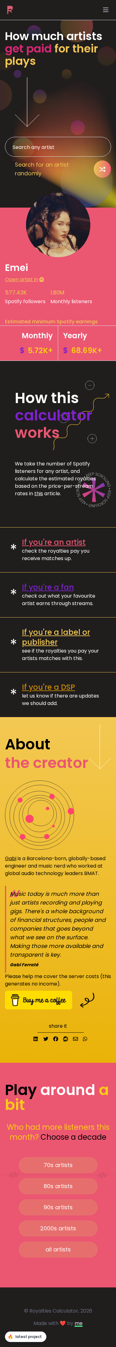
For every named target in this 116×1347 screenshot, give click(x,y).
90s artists (58, 1207)
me (79, 1323)
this (38, 493)
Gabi (10, 858)
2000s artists (58, 1228)
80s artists (58, 1186)
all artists (58, 1249)
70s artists (58, 1165)
